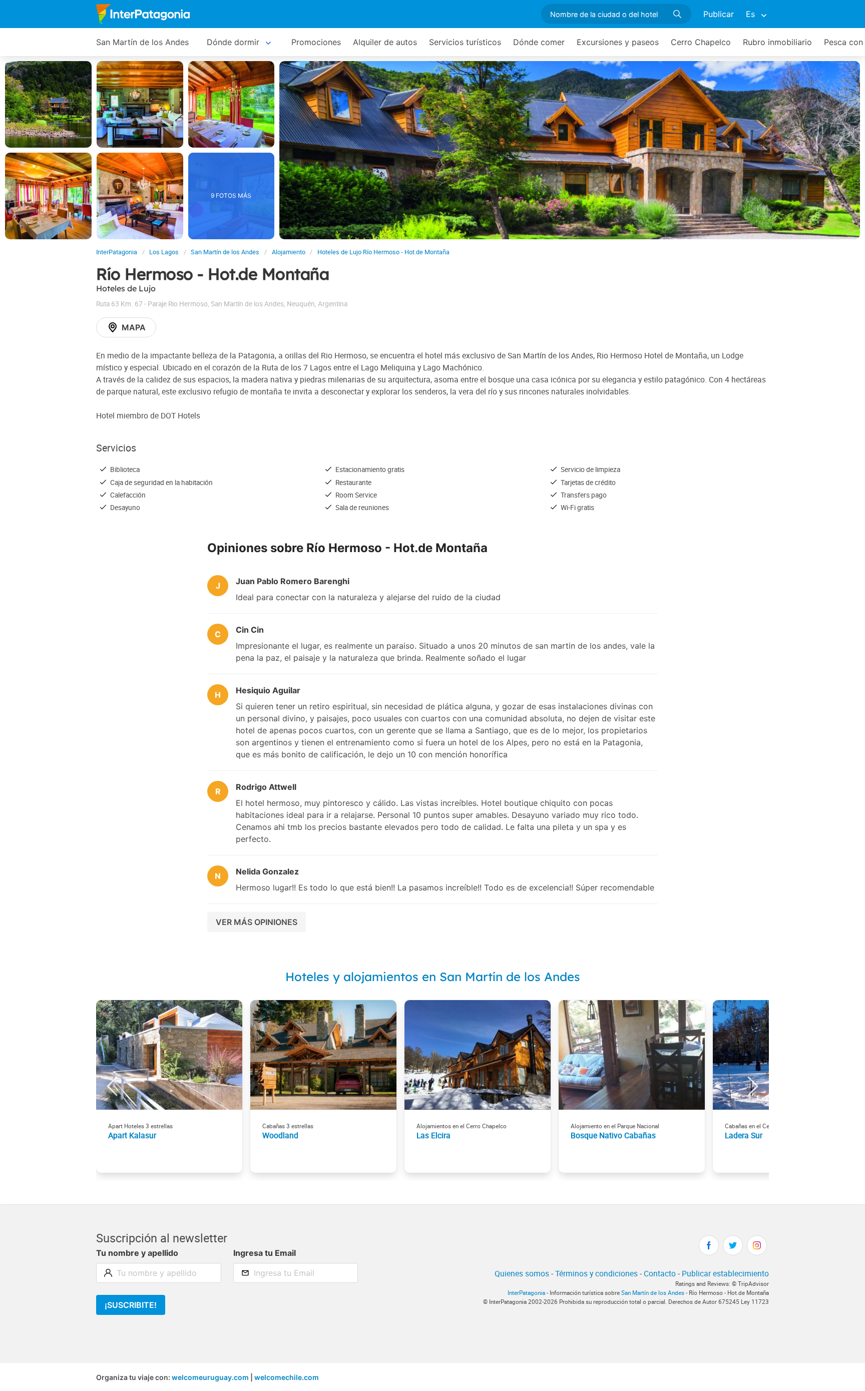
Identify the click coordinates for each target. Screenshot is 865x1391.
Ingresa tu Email (264, 1253)
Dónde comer (539, 42)
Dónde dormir (233, 42)
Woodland (280, 1135)
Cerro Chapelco (701, 42)
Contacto (660, 1273)
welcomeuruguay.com (210, 1377)
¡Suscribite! (131, 1305)
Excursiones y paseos (618, 42)
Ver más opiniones (256, 922)
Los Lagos (164, 252)
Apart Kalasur (132, 1135)
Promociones (316, 42)
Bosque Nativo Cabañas (613, 1135)
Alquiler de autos (385, 42)
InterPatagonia (116, 252)
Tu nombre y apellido (137, 1253)
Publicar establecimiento (725, 1273)
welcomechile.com (286, 1377)
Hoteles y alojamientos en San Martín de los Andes (432, 976)
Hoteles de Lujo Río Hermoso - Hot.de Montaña (383, 252)
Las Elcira (433, 1135)
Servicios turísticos (465, 42)
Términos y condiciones (596, 1273)
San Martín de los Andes (142, 42)
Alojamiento (288, 252)
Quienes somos (522, 1273)
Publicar (718, 14)
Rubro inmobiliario (777, 42)
